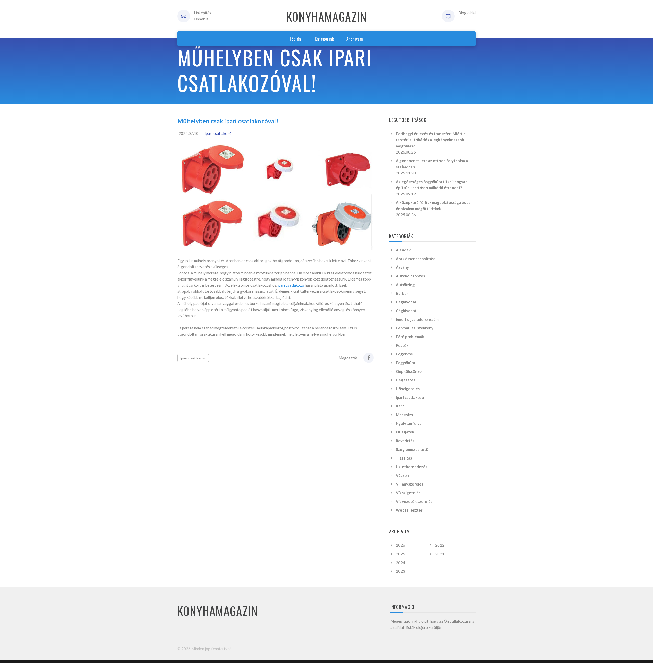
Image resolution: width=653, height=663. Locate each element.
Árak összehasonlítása (416, 258)
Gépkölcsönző (409, 371)
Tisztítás (404, 458)
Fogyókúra (405, 362)
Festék (402, 345)
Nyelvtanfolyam (410, 423)
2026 (400, 545)
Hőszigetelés (408, 388)
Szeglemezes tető (412, 449)
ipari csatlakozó (290, 285)
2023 (400, 571)
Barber (402, 293)
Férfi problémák (410, 336)
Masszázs (404, 414)
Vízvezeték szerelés (414, 501)
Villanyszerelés (409, 484)
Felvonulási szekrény (414, 328)
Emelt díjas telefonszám (417, 319)
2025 (400, 554)
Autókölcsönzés (410, 276)
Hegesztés (405, 380)
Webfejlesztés (409, 510)
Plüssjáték (405, 432)
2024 (400, 562)
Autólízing (405, 284)
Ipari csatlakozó (218, 133)
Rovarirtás (405, 440)
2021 (439, 554)
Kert (400, 406)
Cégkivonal (406, 302)
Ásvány (402, 267)
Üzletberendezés (411, 466)
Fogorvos (404, 354)
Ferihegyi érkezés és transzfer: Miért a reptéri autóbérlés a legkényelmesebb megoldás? (431, 139)
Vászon (402, 475)
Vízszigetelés (408, 492)
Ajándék (403, 250)
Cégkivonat (406, 310)
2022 (439, 545)
